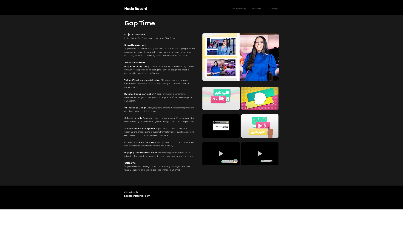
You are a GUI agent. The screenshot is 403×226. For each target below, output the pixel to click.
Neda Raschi (135, 8)
